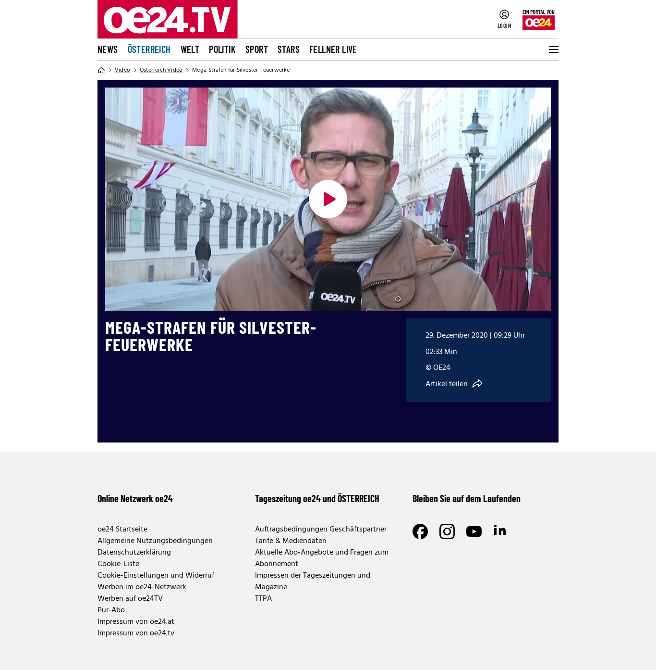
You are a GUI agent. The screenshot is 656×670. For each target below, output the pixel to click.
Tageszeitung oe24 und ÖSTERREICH (317, 498)
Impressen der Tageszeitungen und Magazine (312, 581)
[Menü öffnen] (552, 49)
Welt (190, 49)
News (107, 49)
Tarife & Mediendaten (291, 541)
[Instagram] (447, 531)
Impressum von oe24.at (135, 622)
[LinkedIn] (501, 531)
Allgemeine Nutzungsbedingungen (155, 541)
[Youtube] (474, 531)
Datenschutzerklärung (134, 552)
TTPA (263, 599)
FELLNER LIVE (333, 49)
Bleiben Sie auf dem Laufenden (467, 498)
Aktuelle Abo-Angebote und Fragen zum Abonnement (322, 558)
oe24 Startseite (122, 529)
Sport (256, 49)
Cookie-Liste (118, 564)
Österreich (149, 49)
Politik (222, 49)
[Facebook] (420, 531)
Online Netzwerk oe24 (135, 498)
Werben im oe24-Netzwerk (141, 587)
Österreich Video (161, 70)
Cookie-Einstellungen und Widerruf (155, 575)
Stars (289, 49)
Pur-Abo (111, 610)
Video (122, 70)
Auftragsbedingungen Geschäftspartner (321, 529)
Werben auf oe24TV (130, 599)
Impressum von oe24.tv (135, 633)
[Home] (101, 70)
